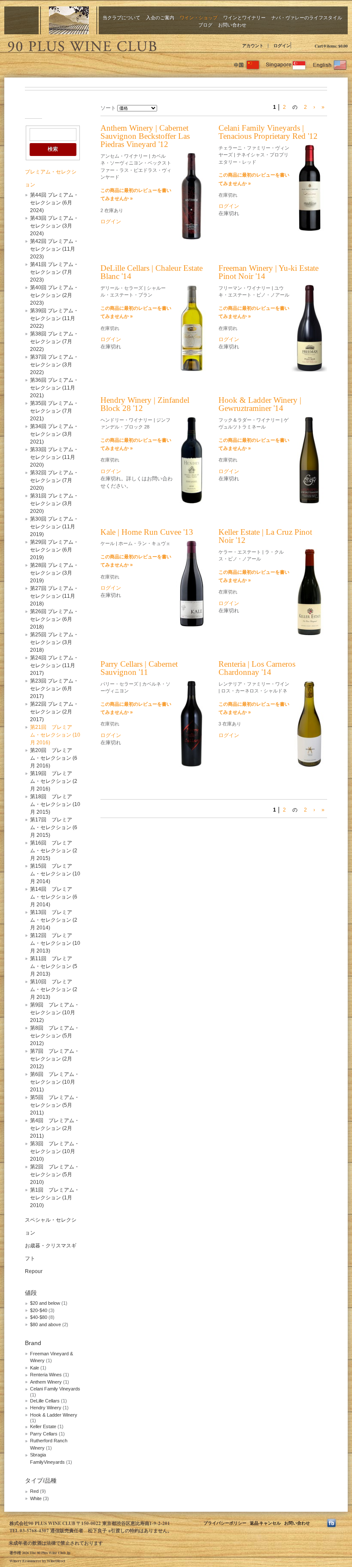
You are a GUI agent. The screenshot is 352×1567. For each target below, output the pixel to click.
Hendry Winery (45, 1407)
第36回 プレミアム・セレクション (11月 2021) (54, 387)
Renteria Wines (46, 1374)
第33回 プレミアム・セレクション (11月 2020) (54, 457)
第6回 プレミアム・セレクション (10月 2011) (54, 1082)
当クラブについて (121, 17)
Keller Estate (43, 1426)
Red (34, 1491)
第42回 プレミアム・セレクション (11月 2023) (54, 249)
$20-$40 (38, 1310)
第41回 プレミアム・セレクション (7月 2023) (54, 272)
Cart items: (331, 46)
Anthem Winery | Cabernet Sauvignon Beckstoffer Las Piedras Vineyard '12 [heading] (145, 136)
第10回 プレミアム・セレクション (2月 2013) (53, 989)
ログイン (282, 45)
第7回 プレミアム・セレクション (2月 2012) (54, 1059)
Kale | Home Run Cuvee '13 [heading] (146, 531)
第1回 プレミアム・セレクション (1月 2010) (54, 1197)
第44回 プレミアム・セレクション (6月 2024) (54, 202)
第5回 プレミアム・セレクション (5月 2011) (54, 1105)
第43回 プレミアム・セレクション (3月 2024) (54, 226)
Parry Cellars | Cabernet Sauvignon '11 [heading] (139, 668)
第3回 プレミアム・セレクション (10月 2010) (54, 1151)
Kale (35, 1367)
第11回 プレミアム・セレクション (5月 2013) (53, 966)
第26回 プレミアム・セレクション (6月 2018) (54, 619)
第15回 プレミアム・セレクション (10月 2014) (55, 873)
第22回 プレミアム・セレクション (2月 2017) (54, 711)
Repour (33, 1271)
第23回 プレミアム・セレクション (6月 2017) (54, 688)
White (36, 1498)
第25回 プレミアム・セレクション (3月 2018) (54, 642)
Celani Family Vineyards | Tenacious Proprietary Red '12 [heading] (268, 132)
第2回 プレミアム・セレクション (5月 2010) (54, 1174)
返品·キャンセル (265, 1523)
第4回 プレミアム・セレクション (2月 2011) (54, 1128)
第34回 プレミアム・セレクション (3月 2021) (54, 434)
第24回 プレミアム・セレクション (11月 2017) (54, 665)
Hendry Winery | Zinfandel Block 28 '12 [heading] (144, 404)
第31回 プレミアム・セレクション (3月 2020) (54, 503)
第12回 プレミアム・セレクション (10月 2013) (55, 943)
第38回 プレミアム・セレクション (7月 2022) (54, 341)
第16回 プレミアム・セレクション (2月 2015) (53, 850)
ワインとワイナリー (244, 17)
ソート (108, 108)
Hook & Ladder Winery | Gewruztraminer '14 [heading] (259, 404)
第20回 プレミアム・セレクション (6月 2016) (53, 758)
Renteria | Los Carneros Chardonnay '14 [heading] (256, 668)
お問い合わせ (232, 24)
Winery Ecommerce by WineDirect (37, 1561)
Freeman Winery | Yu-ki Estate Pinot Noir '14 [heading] (268, 272)
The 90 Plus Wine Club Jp (81, 45)
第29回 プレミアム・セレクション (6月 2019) (54, 549)
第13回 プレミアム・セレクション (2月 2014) (53, 920)
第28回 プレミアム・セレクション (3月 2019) (54, 573)
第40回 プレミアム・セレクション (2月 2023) (54, 295)
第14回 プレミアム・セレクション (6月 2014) (53, 897)
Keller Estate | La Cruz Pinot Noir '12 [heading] (265, 536)
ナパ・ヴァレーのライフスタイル (306, 17)
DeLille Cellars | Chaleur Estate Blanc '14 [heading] (151, 272)
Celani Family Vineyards (55, 1388)
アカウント (253, 45)
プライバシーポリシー (224, 1523)
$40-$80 (38, 1317)
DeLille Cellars (45, 1400)
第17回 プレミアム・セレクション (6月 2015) (53, 827)
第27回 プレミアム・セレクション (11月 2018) (54, 596)
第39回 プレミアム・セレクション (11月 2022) (54, 318)
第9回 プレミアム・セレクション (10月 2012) (54, 1012)
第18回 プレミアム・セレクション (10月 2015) (55, 804)
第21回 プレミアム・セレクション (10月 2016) (55, 735)
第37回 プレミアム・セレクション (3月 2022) (54, 364)
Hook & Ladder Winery (53, 1414)
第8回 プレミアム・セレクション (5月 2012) (54, 1035)
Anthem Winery (46, 1381)
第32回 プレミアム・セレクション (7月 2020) (54, 480)
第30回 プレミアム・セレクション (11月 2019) (54, 526)
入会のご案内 (160, 17)
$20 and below (45, 1303)
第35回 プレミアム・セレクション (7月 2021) (54, 411)
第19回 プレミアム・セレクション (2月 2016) (53, 781)
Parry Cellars (44, 1433)
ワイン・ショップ (199, 17)
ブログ (205, 24)
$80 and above (45, 1324)
